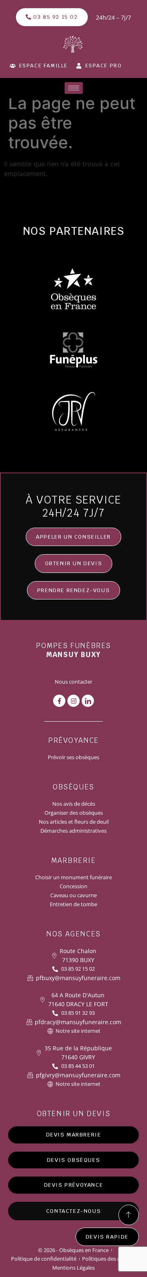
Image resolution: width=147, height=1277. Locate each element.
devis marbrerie (73, 1134)
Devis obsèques (73, 1160)
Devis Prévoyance (73, 1184)
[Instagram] (73, 701)
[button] (74, 563)
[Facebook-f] (59, 701)
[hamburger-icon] (74, 88)
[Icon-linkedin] (88, 701)
